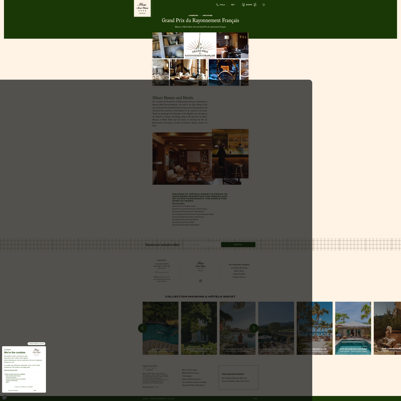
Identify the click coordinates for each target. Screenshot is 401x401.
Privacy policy (171, 398)
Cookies (255, 398)
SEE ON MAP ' (162, 268)
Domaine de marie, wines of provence (235, 381)
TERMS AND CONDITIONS (158, 398)
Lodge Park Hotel (239, 274)
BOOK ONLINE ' (162, 281)
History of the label (189, 370)
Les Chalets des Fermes (239, 268)
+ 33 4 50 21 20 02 (163, 272)
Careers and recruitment (191, 379)
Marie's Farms (239, 271)
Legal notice (145, 398)
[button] (233, 5)
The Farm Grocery (239, 277)
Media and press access (190, 373)
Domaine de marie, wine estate (193, 385)
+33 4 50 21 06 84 (164, 277)
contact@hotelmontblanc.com (162, 279)
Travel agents (187, 376)
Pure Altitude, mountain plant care (234, 378)
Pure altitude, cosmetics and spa (194, 382)
